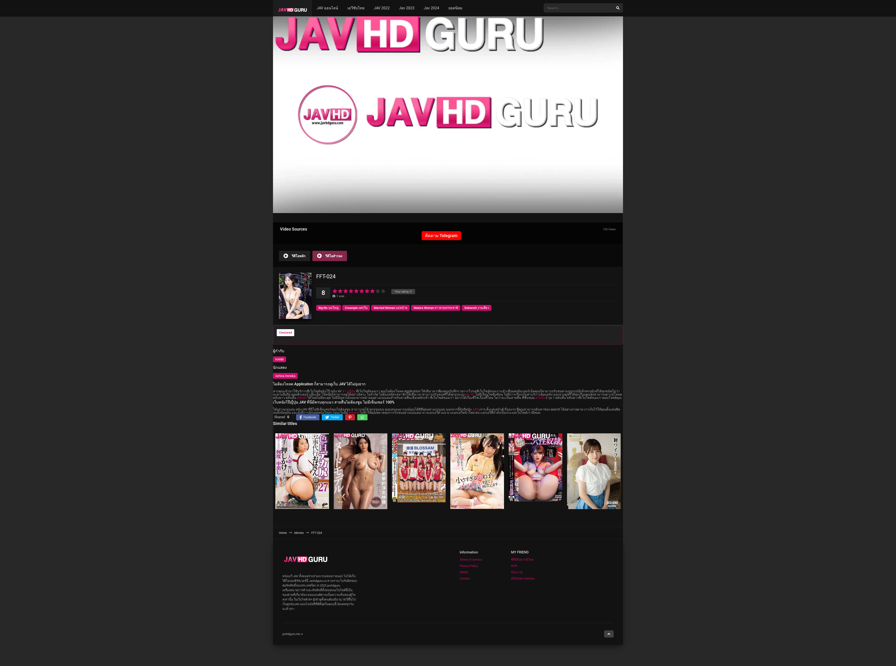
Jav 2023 (406, 8)
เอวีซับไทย (355, 8)
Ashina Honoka (285, 376)
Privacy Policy (469, 566)
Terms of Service (471, 559)
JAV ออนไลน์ (327, 8)
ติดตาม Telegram (441, 235)
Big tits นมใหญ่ (328, 308)
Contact (465, 578)
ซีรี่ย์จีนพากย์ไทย (522, 559)
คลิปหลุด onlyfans (523, 578)
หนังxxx (354, 412)
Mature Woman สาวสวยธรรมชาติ (436, 308)
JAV (475, 409)
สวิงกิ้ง (540, 398)
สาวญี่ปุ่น (348, 391)
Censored (285, 332)
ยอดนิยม (455, 8)
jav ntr (470, 394)
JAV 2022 (382, 8)
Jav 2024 (431, 8)
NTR (514, 566)
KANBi (279, 359)
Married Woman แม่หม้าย (390, 308)
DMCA (464, 572)
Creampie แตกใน (356, 308)
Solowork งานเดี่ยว (476, 308)
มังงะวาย (517, 572)
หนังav (302, 398)
